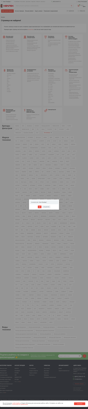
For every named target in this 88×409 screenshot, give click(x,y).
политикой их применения (20, 404)
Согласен (79, 404)
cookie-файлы (16, 403)
